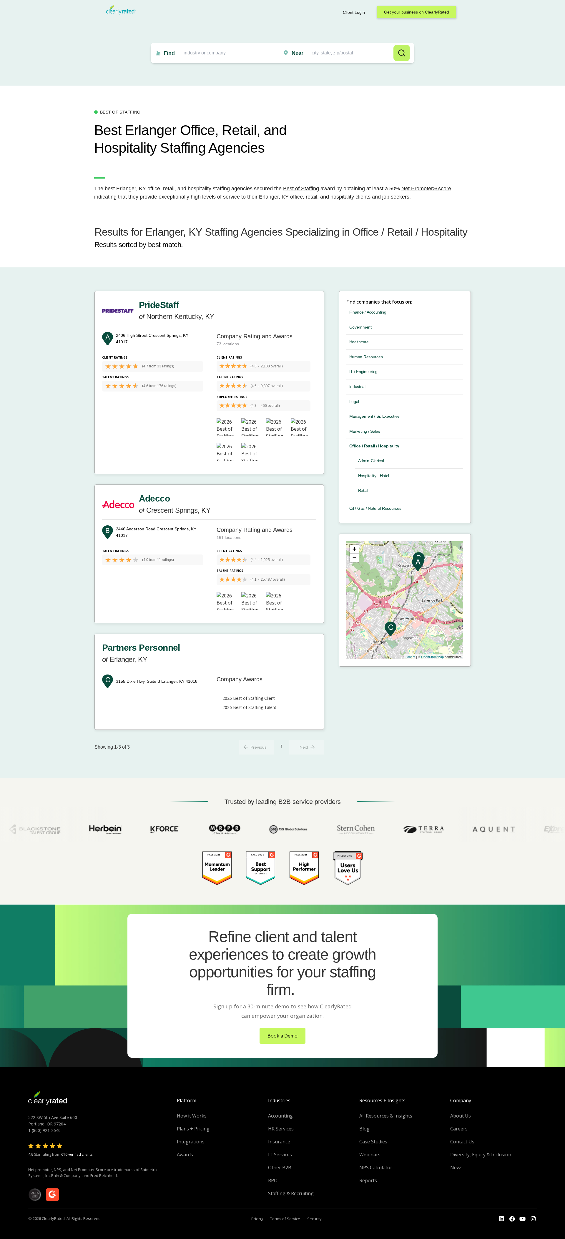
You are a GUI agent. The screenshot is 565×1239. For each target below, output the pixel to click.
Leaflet (410, 656)
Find (169, 53)
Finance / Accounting (367, 312)
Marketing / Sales (364, 431)
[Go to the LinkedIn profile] (501, 1219)
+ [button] (354, 549)
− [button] (354, 558)
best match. (165, 245)
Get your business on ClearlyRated (416, 12)
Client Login (354, 12)
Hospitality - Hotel (373, 475)
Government (360, 327)
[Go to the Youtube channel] (522, 1219)
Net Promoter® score (426, 188)
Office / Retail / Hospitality (374, 446)
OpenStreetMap (432, 656)
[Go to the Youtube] (512, 1219)
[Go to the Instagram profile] (533, 1219)
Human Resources (366, 356)
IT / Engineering (363, 371)
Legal (354, 401)
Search (401, 53)
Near (297, 53)
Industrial (357, 386)
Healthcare (359, 341)
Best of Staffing (301, 188)
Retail (363, 490)
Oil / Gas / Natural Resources (375, 508)
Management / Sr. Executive (374, 416)
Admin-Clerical (371, 460)
